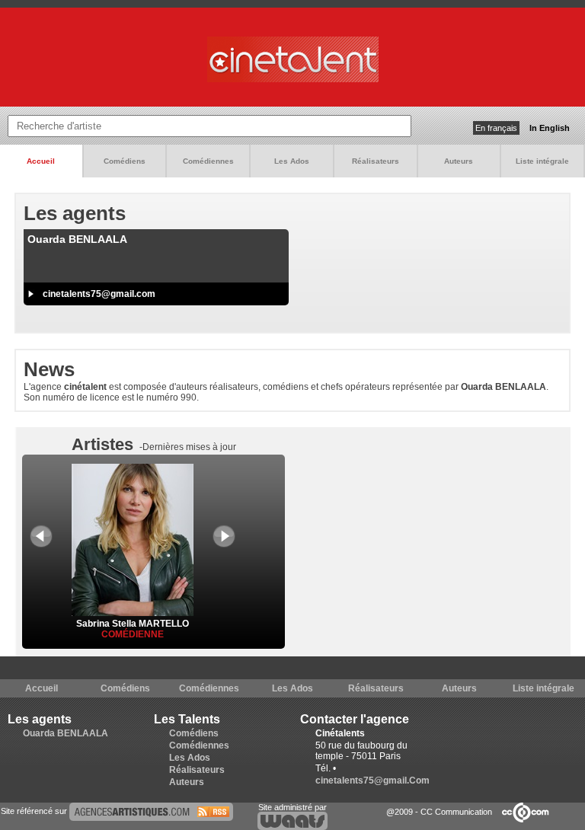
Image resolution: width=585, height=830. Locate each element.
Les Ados (291, 161)
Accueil (41, 161)
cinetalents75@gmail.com (99, 294)
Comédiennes (208, 161)
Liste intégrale (542, 161)
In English (549, 127)
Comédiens (124, 161)
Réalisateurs (375, 161)
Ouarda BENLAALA (65, 733)
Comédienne (132, 634)
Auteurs (458, 161)
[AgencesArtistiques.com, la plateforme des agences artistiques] (151, 811)
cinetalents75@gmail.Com (372, 780)
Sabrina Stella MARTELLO (132, 623)
